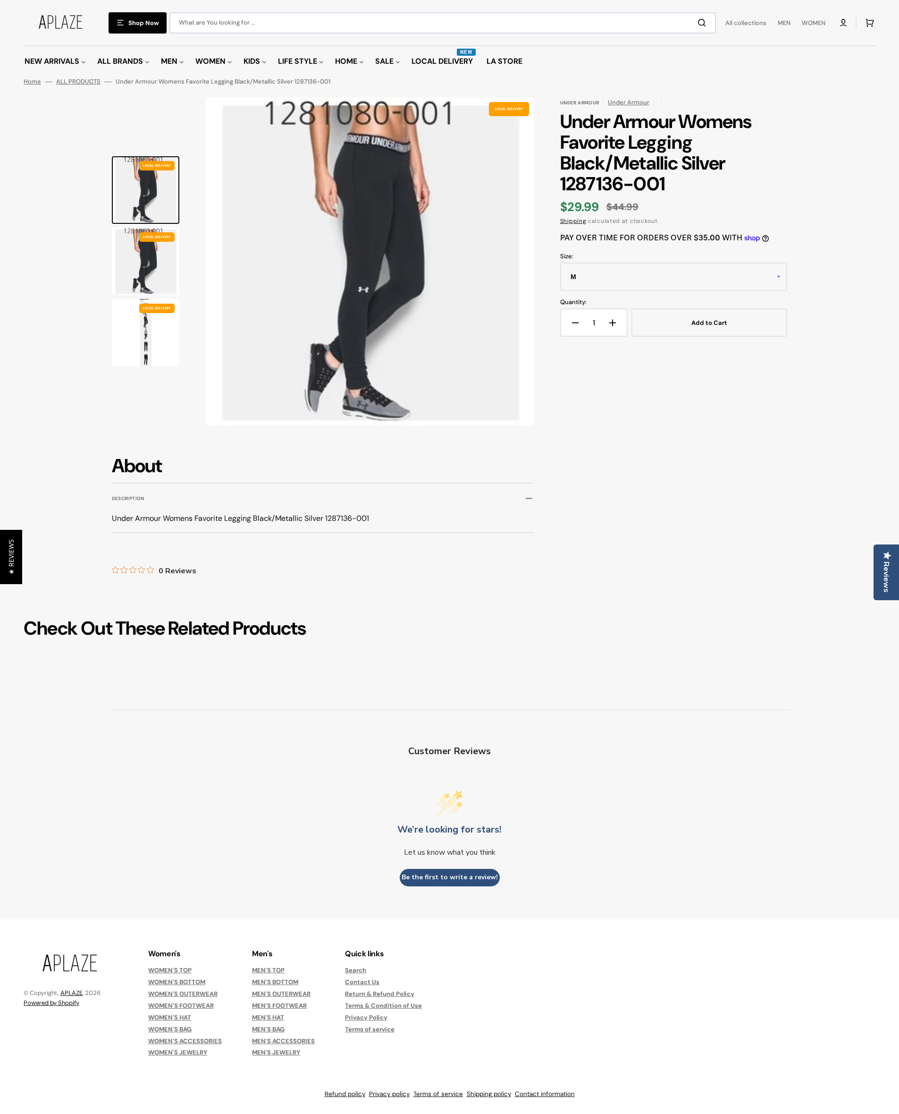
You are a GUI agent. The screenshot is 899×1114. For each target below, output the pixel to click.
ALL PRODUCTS (78, 81)
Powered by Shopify (51, 1003)
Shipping (573, 221)
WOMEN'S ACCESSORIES (185, 1041)
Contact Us (362, 982)
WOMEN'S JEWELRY (177, 1052)
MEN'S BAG (268, 1029)
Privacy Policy (366, 1017)
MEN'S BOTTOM (275, 982)
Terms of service (370, 1029)
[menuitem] (55, 61)
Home (32, 81)
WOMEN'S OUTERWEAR (183, 994)
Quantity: (573, 302)
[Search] (703, 22)
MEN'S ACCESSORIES (283, 1041)
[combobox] (442, 23)
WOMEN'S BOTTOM (176, 982)
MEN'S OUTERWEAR (281, 994)
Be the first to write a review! (450, 877)
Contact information (545, 1094)
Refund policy (345, 1094)
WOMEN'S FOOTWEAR (181, 1006)
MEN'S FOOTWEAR (279, 1006)
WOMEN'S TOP (170, 970)
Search (355, 970)
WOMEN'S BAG (170, 1029)
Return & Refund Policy (379, 994)
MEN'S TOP (268, 970)
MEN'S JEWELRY (276, 1052)
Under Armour (628, 102)
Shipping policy (489, 1094)
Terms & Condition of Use (383, 1006)
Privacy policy (389, 1094)
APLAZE (71, 993)
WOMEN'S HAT (169, 1017)
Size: (566, 256)
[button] (843, 22)
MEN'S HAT (268, 1017)
